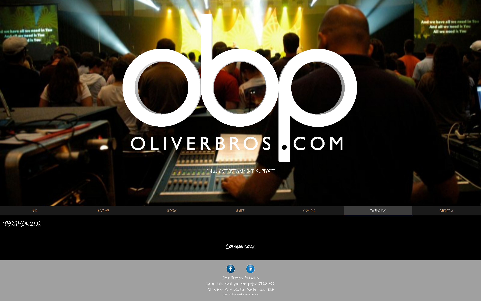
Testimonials (378, 210)
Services (172, 210)
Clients (240, 210)
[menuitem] (34, 210)
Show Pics (309, 210)
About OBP (103, 210)
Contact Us (447, 210)
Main (34, 210)
